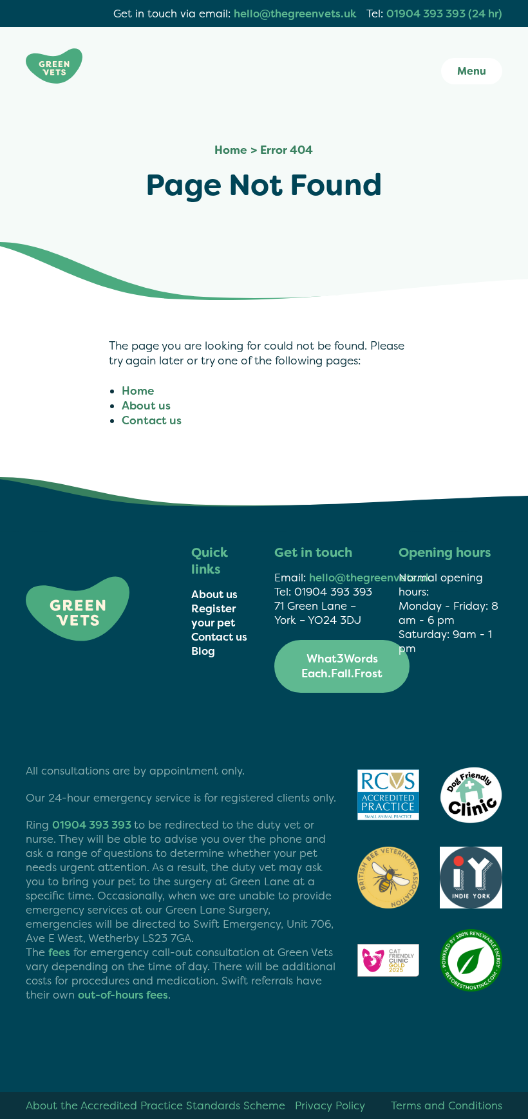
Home (230, 150)
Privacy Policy (330, 1105)
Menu (471, 71)
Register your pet (213, 615)
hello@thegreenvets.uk (295, 13)
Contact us (152, 420)
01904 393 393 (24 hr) (444, 13)
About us (146, 406)
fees (59, 952)
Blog (203, 651)
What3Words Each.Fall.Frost (341, 666)
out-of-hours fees (123, 995)
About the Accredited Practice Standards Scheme (155, 1105)
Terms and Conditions (446, 1105)
